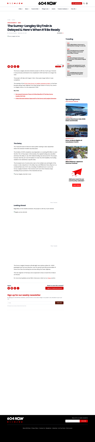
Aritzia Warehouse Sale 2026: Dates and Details (76, 120)
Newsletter (48, 428)
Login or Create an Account (54, 288)
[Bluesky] (21, 3)
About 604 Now (26, 428)
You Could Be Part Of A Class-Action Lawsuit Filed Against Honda (75, 74)
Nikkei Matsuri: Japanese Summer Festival (74, 162)
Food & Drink (34, 9)
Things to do (45, 9)
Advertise (54, 428)
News (26, 9)
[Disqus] (35, 360)
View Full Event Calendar (72, 101)
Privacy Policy (35, 428)
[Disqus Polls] (35, 328)
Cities (20, 9)
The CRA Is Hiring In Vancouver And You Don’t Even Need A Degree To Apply (76, 59)
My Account (69, 428)
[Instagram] (12, 3)
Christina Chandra (13, 33)
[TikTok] (17, 3)
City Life (73, 9)
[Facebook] (7, 3)
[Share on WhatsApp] (15, 66)
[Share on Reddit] (12, 66)
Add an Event (78, 3)
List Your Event (61, 428)
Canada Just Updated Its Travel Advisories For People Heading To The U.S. (76, 67)
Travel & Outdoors (62, 9)
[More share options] (18, 66)
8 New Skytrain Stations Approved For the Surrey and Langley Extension (36, 98)
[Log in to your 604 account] (87, 3)
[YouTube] (14, 3)
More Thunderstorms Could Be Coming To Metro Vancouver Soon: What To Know (75, 52)
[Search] (84, 3)
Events (53, 9)
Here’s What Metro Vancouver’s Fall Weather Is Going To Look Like (76, 45)
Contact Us (42, 428)
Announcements (12, 22)
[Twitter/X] (10, 3)
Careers (69, 56)
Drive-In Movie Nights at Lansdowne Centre (74, 141)
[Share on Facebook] (8, 66)
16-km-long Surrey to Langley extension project (37, 83)
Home (8, 19)
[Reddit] (19, 3)
